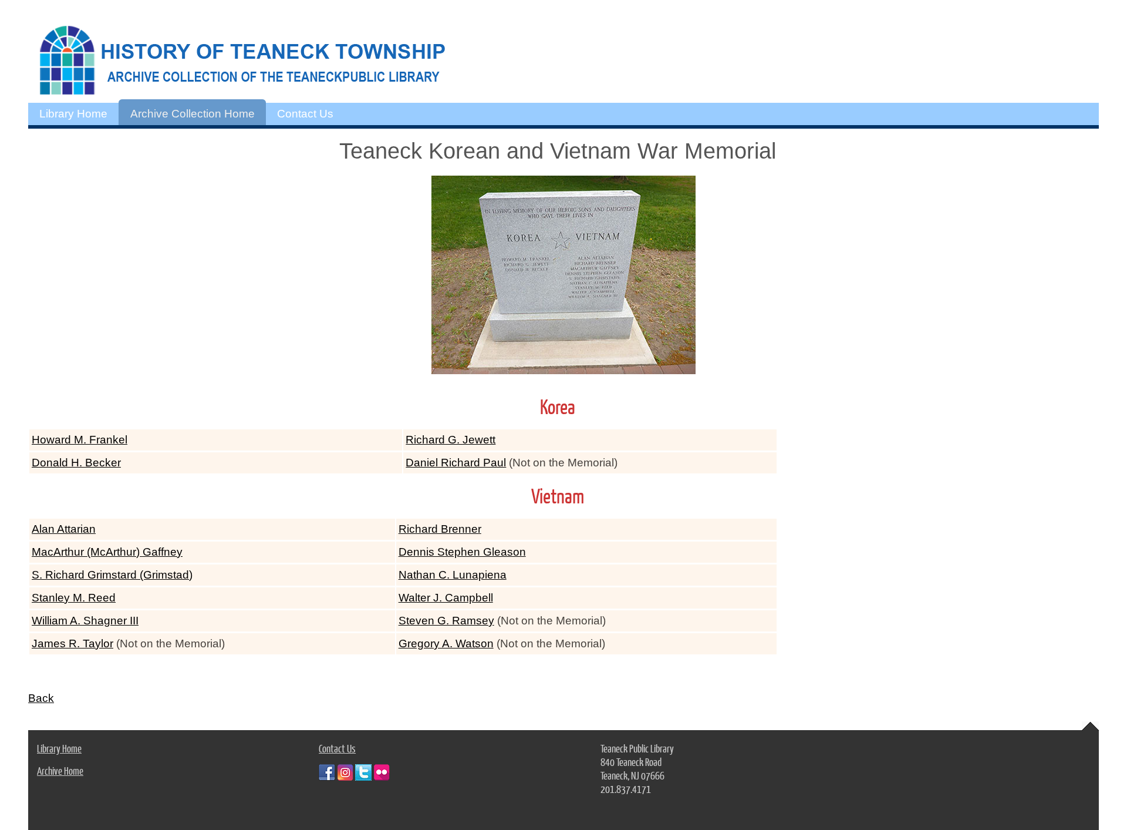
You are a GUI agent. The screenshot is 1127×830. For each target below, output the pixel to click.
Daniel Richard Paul (456, 462)
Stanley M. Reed (74, 598)
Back (41, 698)
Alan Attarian (64, 529)
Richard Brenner (440, 529)
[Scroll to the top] (1090, 726)
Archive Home (60, 770)
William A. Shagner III (85, 620)
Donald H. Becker (76, 462)
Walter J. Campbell (446, 598)
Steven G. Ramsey (446, 620)
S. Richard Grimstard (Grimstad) (112, 575)
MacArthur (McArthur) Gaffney (107, 552)
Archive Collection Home (192, 113)
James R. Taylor (72, 643)
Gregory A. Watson (446, 643)
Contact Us (305, 113)
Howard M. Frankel (79, 440)
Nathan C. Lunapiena (453, 575)
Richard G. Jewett (450, 440)
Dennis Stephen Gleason (462, 552)
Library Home (73, 113)
